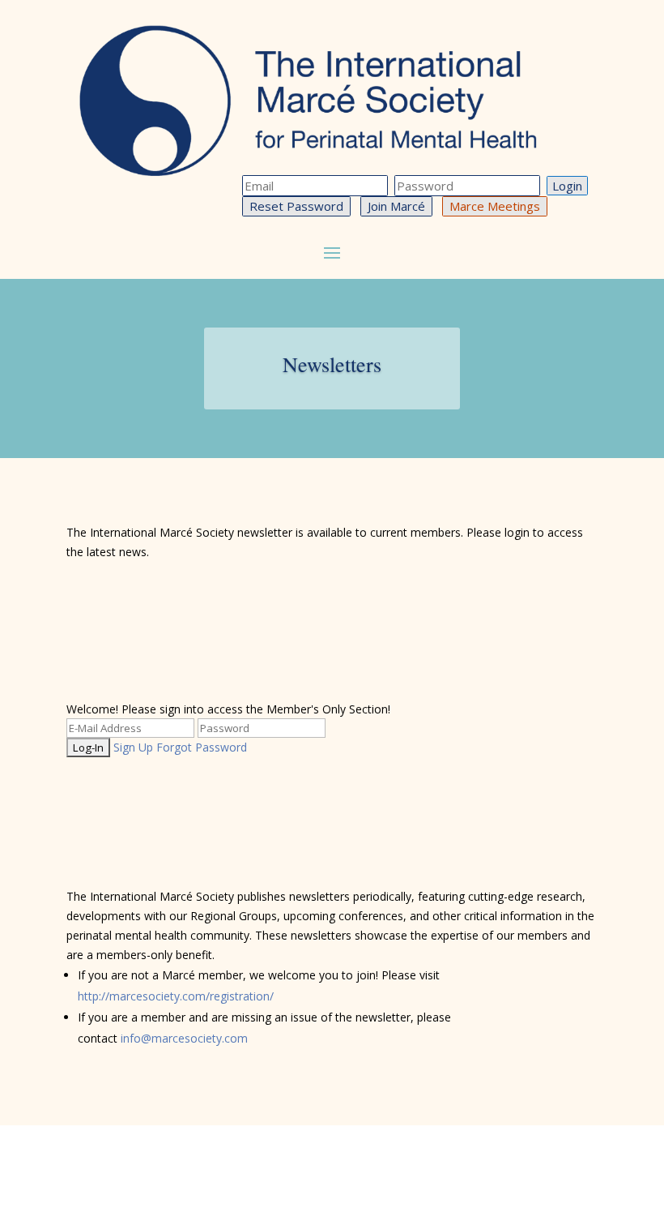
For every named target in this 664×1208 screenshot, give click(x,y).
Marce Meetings (495, 206)
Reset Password (296, 206)
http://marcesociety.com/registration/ (176, 996)
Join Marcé (396, 206)
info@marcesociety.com (184, 1038)
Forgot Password (201, 747)
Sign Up (133, 747)
